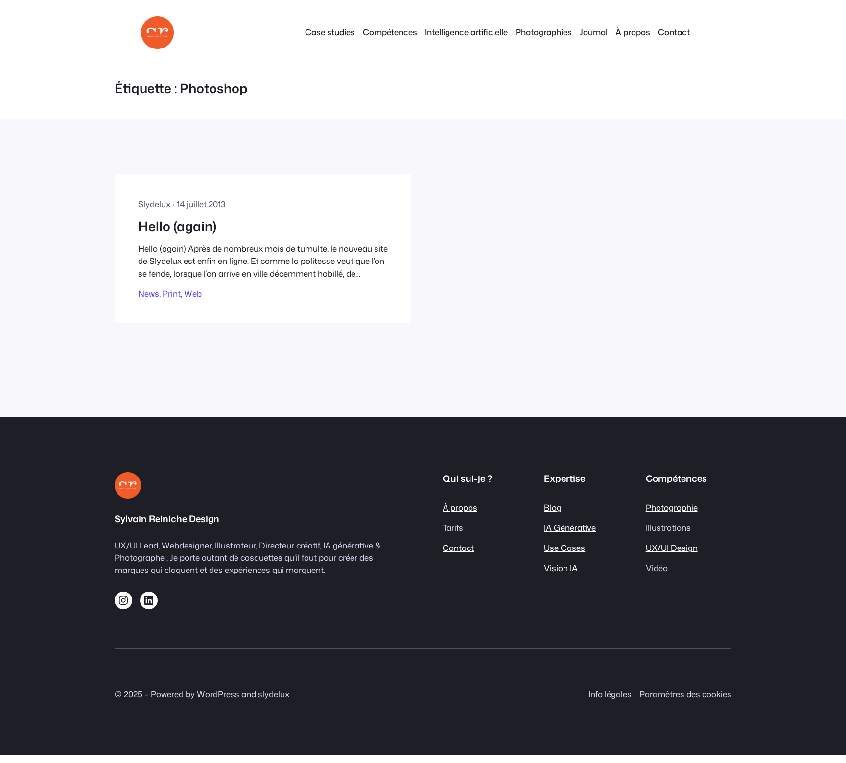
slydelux (273, 694)
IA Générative (570, 527)
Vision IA (561, 567)
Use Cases (564, 547)
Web (193, 293)
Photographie (672, 507)
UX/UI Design (672, 547)
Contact (458, 547)
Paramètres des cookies (685, 694)
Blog (553, 507)
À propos (460, 507)
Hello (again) (177, 226)
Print (172, 293)
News (148, 293)
